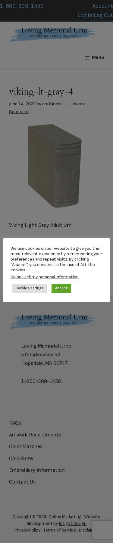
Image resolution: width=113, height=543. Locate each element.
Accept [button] (61, 288)
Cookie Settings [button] (29, 288)
